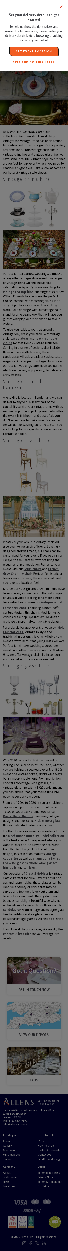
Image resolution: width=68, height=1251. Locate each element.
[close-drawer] (61, 7)
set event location (34, 51)
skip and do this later (34, 62)
